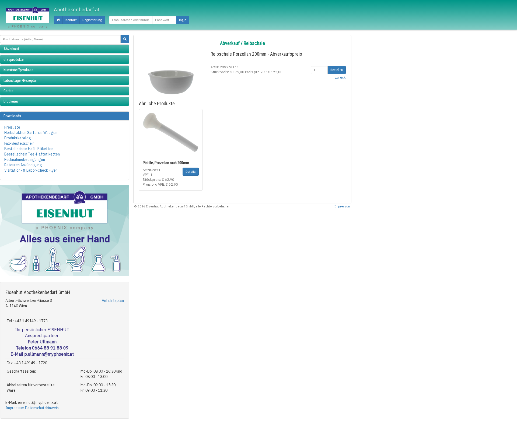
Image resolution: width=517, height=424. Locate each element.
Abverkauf (11, 49)
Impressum (14, 407)
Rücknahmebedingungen (24, 159)
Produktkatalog (17, 138)
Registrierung (92, 20)
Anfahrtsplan (113, 300)
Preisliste (12, 127)
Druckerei (11, 101)
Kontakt (71, 20)
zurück (340, 77)
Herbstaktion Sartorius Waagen (30, 132)
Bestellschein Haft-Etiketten (28, 148)
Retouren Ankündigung (23, 164)
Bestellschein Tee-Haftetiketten (32, 154)
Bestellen (336, 70)
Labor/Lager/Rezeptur (20, 80)
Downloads (12, 116)
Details (191, 171)
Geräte (8, 91)
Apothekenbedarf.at (77, 9)
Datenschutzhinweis (42, 407)
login (182, 20)
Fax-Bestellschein (19, 143)
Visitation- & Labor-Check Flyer (30, 170)
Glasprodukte (14, 59)
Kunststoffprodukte (18, 70)
